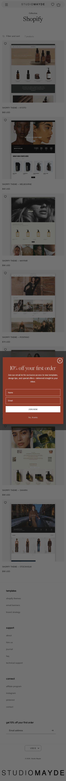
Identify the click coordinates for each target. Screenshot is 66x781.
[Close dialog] (60, 360)
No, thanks (33, 417)
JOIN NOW (33, 409)
